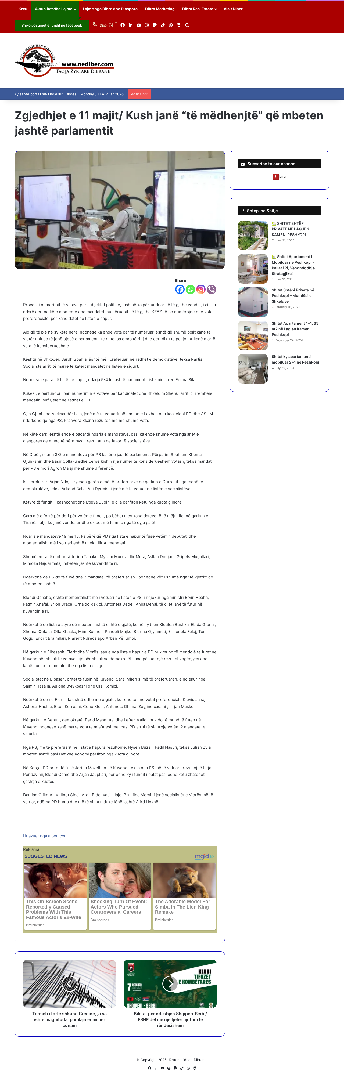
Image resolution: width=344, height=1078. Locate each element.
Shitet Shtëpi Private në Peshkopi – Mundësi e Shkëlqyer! (293, 295)
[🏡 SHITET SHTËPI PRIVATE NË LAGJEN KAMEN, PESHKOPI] (253, 235)
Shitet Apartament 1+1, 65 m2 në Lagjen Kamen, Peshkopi (295, 329)
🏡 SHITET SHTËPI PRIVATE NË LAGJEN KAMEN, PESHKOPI (290, 229)
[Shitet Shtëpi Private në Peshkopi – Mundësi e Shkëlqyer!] (253, 302)
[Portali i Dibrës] (64, 61)
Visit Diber (233, 8)
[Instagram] (201, 289)
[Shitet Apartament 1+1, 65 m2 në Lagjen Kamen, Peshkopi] (253, 335)
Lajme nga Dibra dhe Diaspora (110, 8)
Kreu (23, 8)
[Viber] (211, 289)
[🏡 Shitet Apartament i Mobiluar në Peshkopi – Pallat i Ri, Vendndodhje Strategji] (253, 269)
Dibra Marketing (160, 8)
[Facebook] (180, 289)
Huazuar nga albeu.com (45, 835)
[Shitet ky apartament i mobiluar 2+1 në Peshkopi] (253, 369)
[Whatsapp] (190, 289)
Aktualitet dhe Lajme (53, 8)
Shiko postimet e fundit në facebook (52, 25)
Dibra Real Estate (197, 8)
